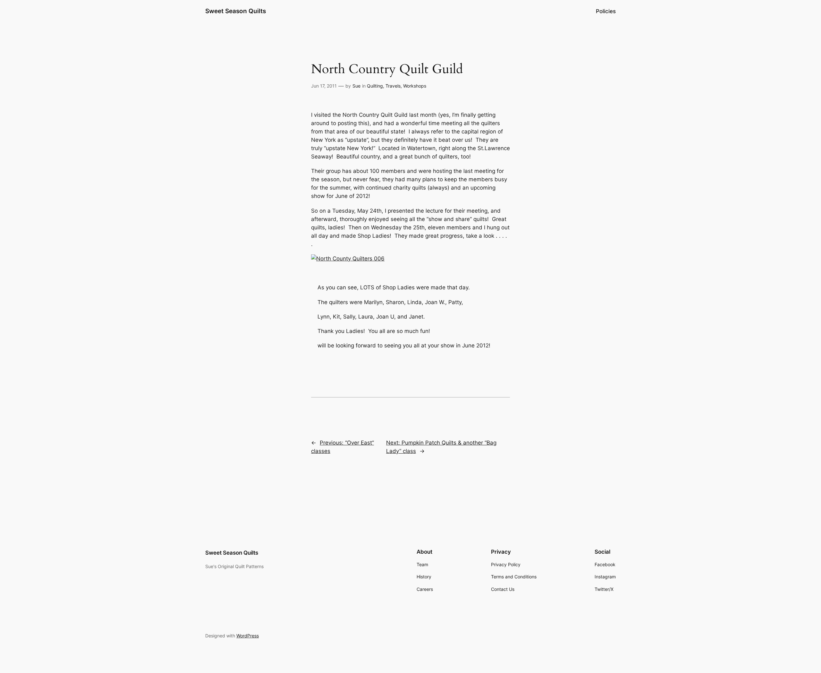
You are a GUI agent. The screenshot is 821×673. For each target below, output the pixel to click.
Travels (393, 86)
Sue (356, 86)
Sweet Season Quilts (235, 11)
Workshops (414, 86)
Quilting (375, 86)
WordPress (247, 635)
